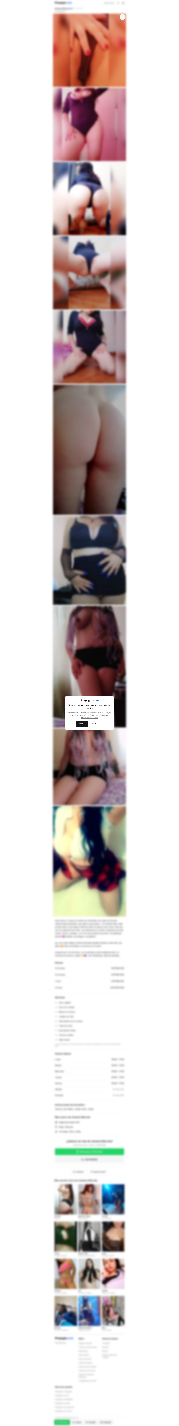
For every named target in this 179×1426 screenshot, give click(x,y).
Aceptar (82, 724)
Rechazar (96, 724)
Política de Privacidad (89, 718)
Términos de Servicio (98, 715)
